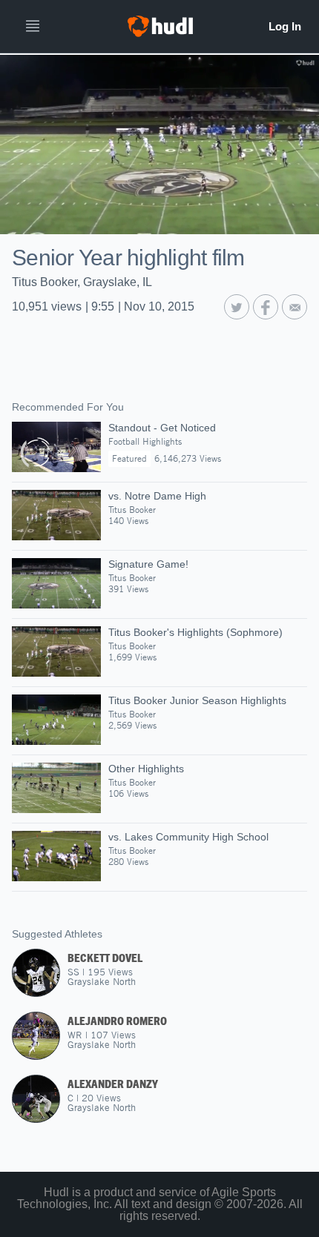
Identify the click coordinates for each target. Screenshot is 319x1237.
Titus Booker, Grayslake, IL (82, 282)
